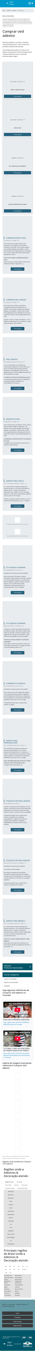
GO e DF (24, 1269)
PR (23, 1266)
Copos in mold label (10, 979)
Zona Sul (16, 1185)
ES (14, 1266)
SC (27, 1266)
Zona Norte (19, 1182)
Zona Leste (24, 1185)
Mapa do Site (17, 1326)
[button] (32, 1344)
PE (10, 1269)
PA (10, 1272)
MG (10, 1266)
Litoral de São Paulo (22, 1188)
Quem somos (17, 1321)
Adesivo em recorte (8, 25)
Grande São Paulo (10, 1188)
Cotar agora (17, 96)
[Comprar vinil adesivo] (17, 72)
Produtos (17, 1317)
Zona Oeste (8, 1185)
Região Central (9, 1182)
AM (6, 1272)
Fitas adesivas (28, 22)
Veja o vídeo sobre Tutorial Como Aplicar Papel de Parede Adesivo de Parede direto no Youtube (16, 1055)
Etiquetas (7, 986)
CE (18, 1269)
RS (6, 1269)
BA (14, 1269)
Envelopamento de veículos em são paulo (13, 22)
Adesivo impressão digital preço (21, 19)
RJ (5, 1266)
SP (18, 1266)
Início (17, 1313)
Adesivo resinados (7, 19)
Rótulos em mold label (11, 982)
